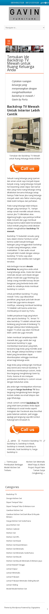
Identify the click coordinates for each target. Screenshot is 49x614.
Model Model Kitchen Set (16, 588)
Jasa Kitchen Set (13, 525)
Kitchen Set (11, 533)
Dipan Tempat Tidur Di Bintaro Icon (20, 506)
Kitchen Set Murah (14, 557)
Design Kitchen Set (14, 498)
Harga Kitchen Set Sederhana (18, 521)
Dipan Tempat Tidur (14, 502)
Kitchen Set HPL (12, 537)
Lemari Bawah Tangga (15, 565)
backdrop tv (12, 443)
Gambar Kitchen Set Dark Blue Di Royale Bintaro (22, 515)
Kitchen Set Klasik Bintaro (16, 545)
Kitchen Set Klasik (13, 541)
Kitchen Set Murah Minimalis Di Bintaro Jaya (24, 561)
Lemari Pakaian (12, 577)
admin (13, 440)
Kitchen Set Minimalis (15, 549)
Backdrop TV (36, 440)
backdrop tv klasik (26, 443)
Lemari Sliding (12, 585)
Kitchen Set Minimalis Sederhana (20, 553)
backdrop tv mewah (15, 446)
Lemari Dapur (12, 569)
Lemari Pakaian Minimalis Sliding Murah (22, 580)
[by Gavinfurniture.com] (24, 14)
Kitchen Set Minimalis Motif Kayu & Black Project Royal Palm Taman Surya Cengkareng (35, 467)
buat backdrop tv (23, 449)
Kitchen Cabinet (12, 529)
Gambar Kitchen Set (14, 510)
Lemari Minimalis (13, 573)
